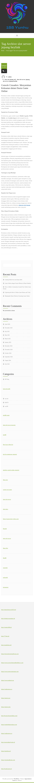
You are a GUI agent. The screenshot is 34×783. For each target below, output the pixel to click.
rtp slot (6, 398)
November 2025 (8, 327)
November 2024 (8, 349)
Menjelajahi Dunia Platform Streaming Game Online (17, 296)
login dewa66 (6, 389)
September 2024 (9, 356)
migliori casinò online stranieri (11, 470)
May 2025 (7, 335)
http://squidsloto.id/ (6, 645)
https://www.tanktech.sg (7, 680)
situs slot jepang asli (10, 79)
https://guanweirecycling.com (11, 519)
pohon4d (5, 577)
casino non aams (7, 489)
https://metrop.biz (6, 707)
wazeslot (5, 567)
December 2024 (8, 346)
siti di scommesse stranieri (10, 454)
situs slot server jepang (23, 79)
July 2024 (7, 364)
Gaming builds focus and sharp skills (13, 279)
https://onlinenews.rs (6, 689)
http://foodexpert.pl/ (6, 768)
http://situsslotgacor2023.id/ (8, 609)
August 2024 (8, 360)
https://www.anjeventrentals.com (9, 671)
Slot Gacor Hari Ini (8, 444)
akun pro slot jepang (24, 205)
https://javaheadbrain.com (8, 760)
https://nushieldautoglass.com (9, 724)
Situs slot (5, 480)
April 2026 (7, 324)
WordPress (16, 778)
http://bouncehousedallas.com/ (9, 715)
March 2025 (8, 338)
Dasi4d (5, 528)
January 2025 (8, 342)
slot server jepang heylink (10, 81)
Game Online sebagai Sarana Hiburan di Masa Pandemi (18, 283)
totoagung (5, 587)
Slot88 (4, 558)
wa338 (6, 406)
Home (2, 50)
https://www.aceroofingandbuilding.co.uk (12, 662)
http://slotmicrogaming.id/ (8, 618)
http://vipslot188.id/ (6, 627)
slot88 (4, 434)
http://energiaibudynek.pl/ (8, 742)
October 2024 (8, 353)
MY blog (7, 379)
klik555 (6, 402)
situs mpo (5, 509)
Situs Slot (5, 548)
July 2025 (7, 331)
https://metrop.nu (5, 698)
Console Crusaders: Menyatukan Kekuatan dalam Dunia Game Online (16, 88)
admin (10, 77)
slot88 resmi (6, 415)
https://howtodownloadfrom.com (10, 654)
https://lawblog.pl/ (6, 751)
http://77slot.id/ (5, 636)
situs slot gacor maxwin (9, 425)
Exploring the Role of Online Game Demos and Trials (17, 292)
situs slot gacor (7, 499)
